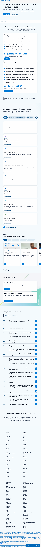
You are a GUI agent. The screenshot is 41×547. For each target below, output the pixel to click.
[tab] (5, 117)
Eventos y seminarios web (14, 538)
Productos (11, 533)
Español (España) (3, 542)
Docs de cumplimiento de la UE (22, 546)
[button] (20, 21)
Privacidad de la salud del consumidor (6, 545)
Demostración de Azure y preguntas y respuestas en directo (14, 536)
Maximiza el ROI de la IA (7, 534)
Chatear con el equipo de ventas (33, 545)
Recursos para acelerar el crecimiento (22, 534)
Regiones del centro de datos (26, 532)
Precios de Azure (16, 533)
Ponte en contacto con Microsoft (18, 545)
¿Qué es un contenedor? (20, 541)
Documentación (29, 537)
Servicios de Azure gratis (23, 533)
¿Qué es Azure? (2, 532)
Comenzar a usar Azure (9, 532)
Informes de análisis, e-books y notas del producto (27, 538)
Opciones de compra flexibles (33, 533)
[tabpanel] (20, 172)
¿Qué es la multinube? (14, 539)
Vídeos (37, 538)
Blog (33, 537)
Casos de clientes (6, 533)
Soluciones (13, 534)
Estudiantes (8, 538)
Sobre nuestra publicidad (12, 546)
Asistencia (1, 536)
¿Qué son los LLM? (12, 541)
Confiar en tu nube (34, 532)
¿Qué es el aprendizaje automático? (24, 539)
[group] (11, 254)
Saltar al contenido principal (5, 0)
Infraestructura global (17, 532)
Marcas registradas (4, 546)
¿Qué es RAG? (26, 541)
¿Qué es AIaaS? (6, 541)
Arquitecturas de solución (33, 534)
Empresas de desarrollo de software (6, 537)
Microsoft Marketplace (16, 537)
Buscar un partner (23, 537)
